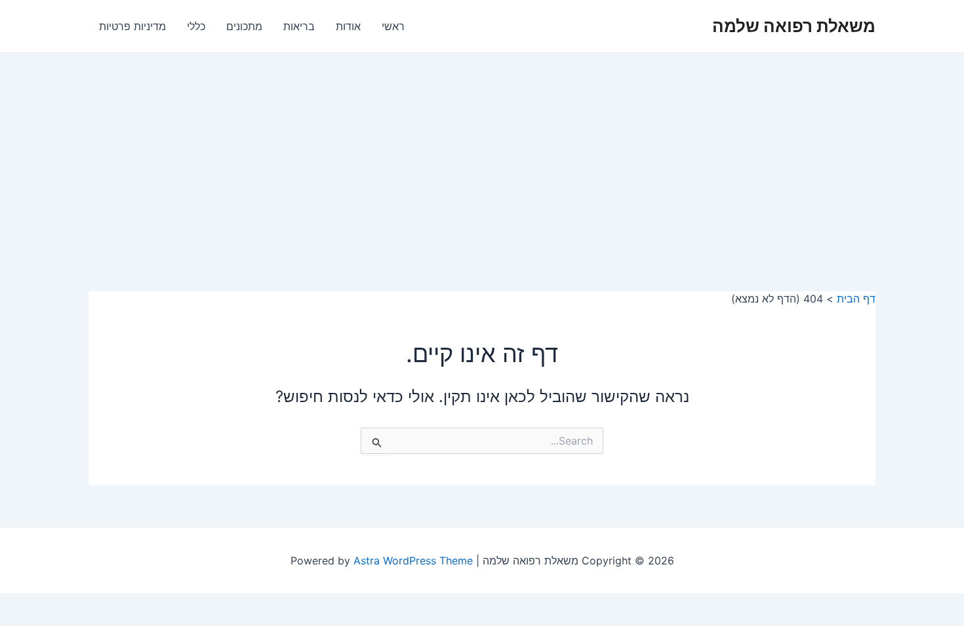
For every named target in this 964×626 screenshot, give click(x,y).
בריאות (299, 26)
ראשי (393, 26)
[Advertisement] (482, 151)
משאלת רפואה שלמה (793, 26)
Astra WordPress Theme (413, 560)
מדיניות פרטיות (132, 26)
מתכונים (244, 26)
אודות (348, 26)
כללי (196, 26)
